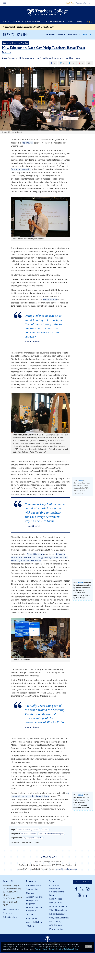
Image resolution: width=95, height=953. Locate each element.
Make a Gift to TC (83, 882)
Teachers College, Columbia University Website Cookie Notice (56, 949)
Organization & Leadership (33, 838)
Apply (89, 21)
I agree (88, 947)
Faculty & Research (55, 21)
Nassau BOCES (50, 299)
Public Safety (55, 921)
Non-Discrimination (58, 906)
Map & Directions (11, 909)
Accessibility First (34, 922)
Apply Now (70, 3)
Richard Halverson (35, 554)
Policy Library (55, 902)
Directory (7, 913)
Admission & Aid (34, 21)
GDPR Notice (55, 925)
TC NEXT (30, 914)
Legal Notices (55, 899)
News (70, 21)
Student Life (31, 889)
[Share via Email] (89, 63)
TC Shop (30, 926)
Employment (32, 918)
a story (80, 480)
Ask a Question (10, 917)
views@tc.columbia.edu (66, 869)
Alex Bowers (27, 143)
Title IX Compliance (58, 910)
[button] (4, 2)
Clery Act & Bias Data (59, 918)
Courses (30, 893)
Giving (80, 21)
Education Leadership (21, 169)
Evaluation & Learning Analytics (28, 830)
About (6, 21)
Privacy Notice (56, 929)
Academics (18, 21)
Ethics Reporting (57, 914)
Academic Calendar (35, 897)
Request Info (81, 3)
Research (45, 830)
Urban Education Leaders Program (51, 834)
